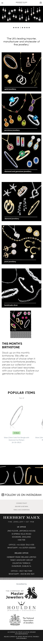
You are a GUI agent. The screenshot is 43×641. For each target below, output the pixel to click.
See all (21, 398)
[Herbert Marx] (21, 3)
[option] (21, 14)
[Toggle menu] (2, 3)
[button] (14, 28)
